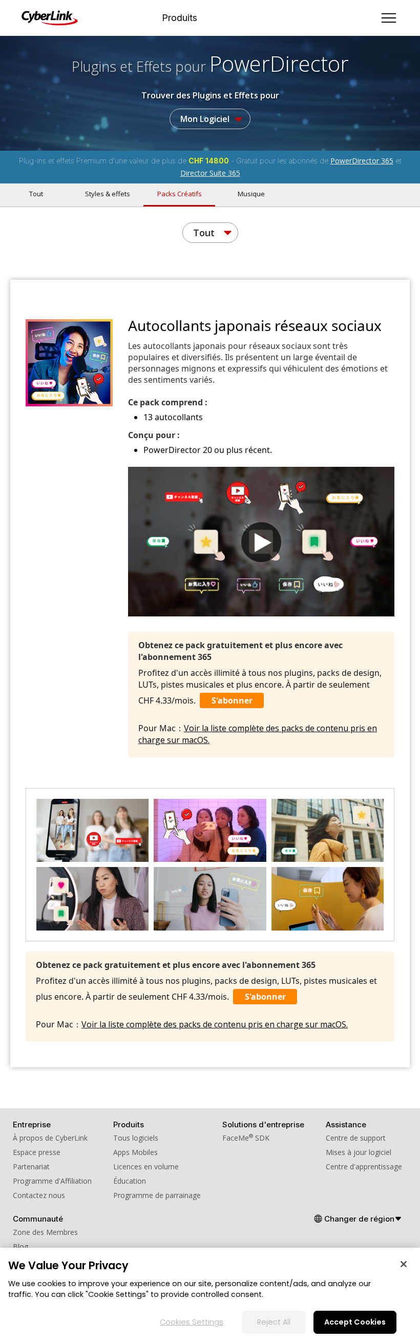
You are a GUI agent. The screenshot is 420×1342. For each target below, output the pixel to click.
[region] (210, 1295)
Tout (36, 193)
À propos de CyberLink (50, 1138)
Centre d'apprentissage (364, 1166)
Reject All (273, 1322)
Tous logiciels (135, 1138)
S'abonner (232, 700)
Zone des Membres (45, 1232)
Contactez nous (39, 1195)
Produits (179, 18)
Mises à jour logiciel (358, 1152)
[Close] (403, 1264)
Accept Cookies (355, 1322)
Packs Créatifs (179, 193)
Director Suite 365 (210, 173)
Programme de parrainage (157, 1195)
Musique (251, 193)
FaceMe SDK (245, 1138)
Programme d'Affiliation (52, 1181)
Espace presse (36, 1152)
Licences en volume (146, 1166)
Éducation (129, 1181)
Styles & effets (107, 193)
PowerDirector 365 (361, 161)
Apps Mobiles (135, 1152)
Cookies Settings (191, 1322)
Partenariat (31, 1166)
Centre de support (356, 1138)
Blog (20, 1246)
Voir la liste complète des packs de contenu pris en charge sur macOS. (214, 1024)
